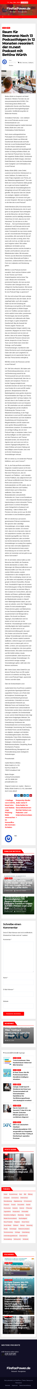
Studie (5, 1228)
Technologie (13, 1228)
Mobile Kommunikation (10, 1218)
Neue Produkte (8, 1222)
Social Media (7, 1225)
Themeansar (18, 1382)
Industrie (15, 1208)
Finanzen (6, 1204)
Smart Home (25, 1222)
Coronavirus (15, 1197)
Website (5, 1001)
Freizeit (13, 1204)
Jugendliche (7, 1211)
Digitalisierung (18, 1201)
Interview (24, 62)
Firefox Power (21, 870)
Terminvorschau (8, 1232)
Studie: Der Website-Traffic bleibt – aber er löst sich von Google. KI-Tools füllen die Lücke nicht (18, 884)
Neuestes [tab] (7, 1053)
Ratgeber (17, 1222)
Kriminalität (25, 1211)
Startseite (7, 1385)
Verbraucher (17, 1239)
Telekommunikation (23, 1228)
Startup (22, 1225)
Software (15, 1225)
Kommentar (7, 939)
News (8, 27)
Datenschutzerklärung (25, 1385)
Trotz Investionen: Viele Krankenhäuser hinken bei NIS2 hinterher (18, 1267)
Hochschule (7, 1208)
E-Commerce (28, 1201)
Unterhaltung (25, 1232)
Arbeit (5, 1194)
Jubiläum (30, 62)
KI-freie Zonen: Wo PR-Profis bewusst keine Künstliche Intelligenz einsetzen (16, 1285)
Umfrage (17, 1232)
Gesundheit (21, 1204)
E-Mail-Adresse (8, 989)
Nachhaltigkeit (23, 1218)
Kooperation (16, 1211)
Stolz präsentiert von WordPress (12, 1380)
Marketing (21, 1215)
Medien (11, 65)
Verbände (25, 1239)
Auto (20, 1194)
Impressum (15, 1385)
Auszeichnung (13, 1194)
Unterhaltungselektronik (10, 1235)
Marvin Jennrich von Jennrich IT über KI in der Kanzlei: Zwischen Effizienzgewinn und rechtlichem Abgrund (18, 1030)
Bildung (30, 1194)
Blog (4, 27)
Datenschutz (24, 1197)
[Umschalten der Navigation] (20, 16)
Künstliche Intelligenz (10, 1215)
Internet (22, 1208)
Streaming (29, 1225)
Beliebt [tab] (14, 1053)
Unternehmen (23, 1235)
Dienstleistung (8, 1201)
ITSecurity (29, 1208)
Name (5, 977)
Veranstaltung (8, 1239)
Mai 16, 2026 (10, 1040)
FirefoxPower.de (18, 8)
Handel (28, 1204)
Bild (21, 62)
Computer (7, 1197)
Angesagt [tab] (21, 1053)
